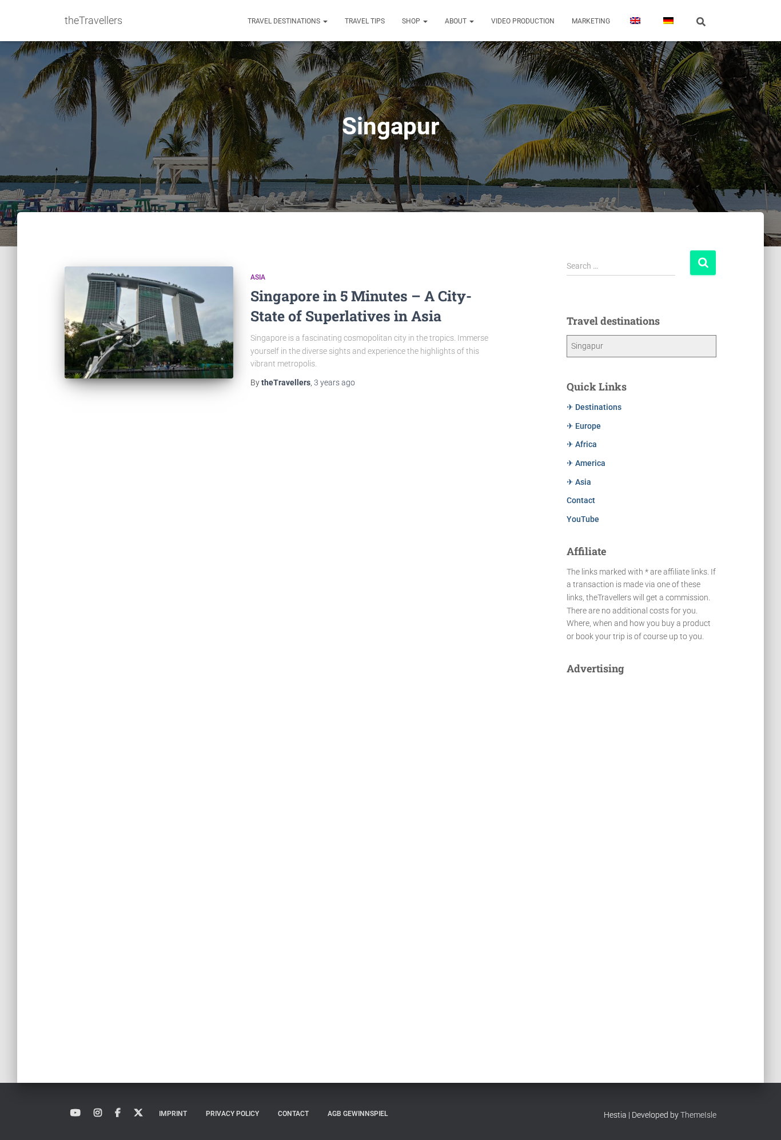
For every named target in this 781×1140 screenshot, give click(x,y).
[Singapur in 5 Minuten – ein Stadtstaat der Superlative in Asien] (149, 322)
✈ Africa (582, 444)
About (456, 21)
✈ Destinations (594, 407)
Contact (581, 500)
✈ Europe (584, 426)
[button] (325, 21)
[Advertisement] (642, 854)
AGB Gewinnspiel (358, 1114)
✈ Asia (579, 482)
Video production (523, 21)
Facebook (117, 1113)
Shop (412, 21)
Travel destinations (285, 21)
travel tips (365, 21)
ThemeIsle (698, 1114)
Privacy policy (232, 1114)
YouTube (583, 519)
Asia (257, 277)
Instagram (97, 1113)
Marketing (591, 21)
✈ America (586, 463)
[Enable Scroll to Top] (758, 1117)
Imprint (173, 1114)
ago (334, 382)
